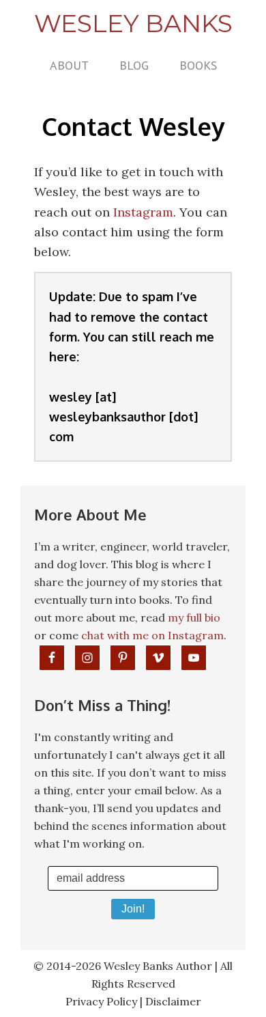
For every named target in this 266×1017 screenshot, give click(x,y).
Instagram (143, 212)
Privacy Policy (101, 1001)
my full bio (194, 617)
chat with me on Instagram (152, 635)
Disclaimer (173, 1001)
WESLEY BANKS (133, 23)
